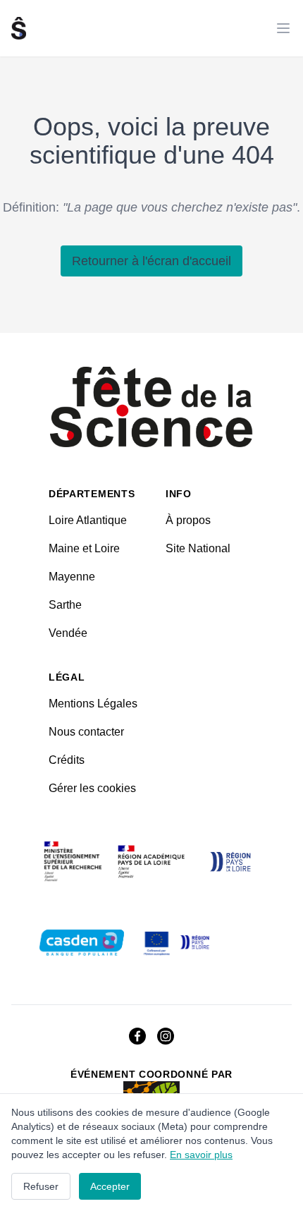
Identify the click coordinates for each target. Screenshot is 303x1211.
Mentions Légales (93, 704)
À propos (188, 520)
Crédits (67, 760)
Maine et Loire (84, 548)
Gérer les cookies (92, 788)
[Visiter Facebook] (137, 1036)
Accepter (110, 1186)
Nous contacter (86, 732)
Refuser (40, 1186)
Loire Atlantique (88, 520)
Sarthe (65, 605)
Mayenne (72, 577)
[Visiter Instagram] (165, 1036)
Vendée (68, 633)
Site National (198, 548)
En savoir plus (201, 1154)
